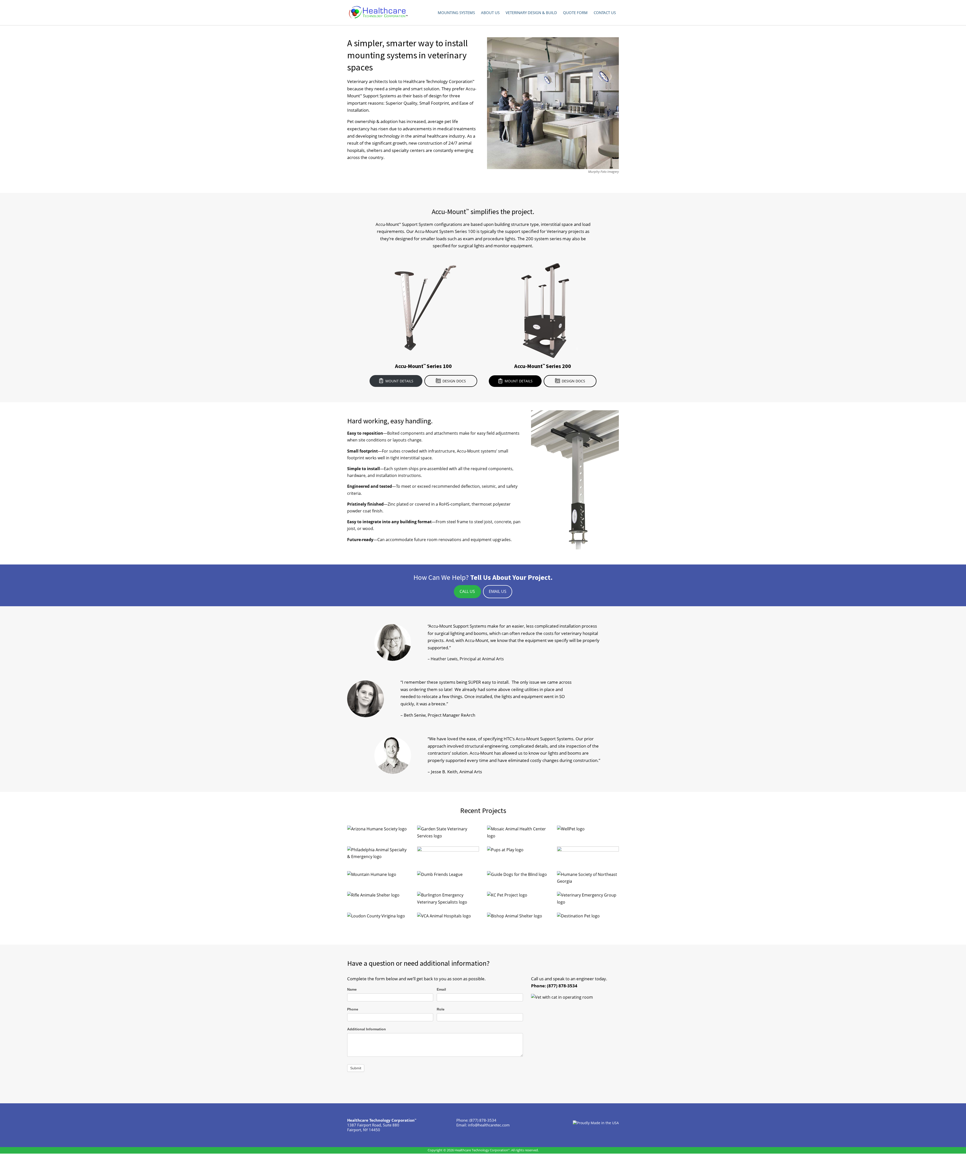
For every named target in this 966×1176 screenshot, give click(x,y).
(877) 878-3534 (562, 986)
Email (441, 989)
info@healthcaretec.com (489, 1124)
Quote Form (575, 12)
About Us (490, 12)
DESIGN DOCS (454, 381)
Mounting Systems (456, 12)
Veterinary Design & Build (531, 12)
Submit (355, 1068)
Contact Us (605, 12)
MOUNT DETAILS (399, 381)
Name (352, 989)
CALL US (467, 591)
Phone (352, 1009)
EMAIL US (497, 591)
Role (441, 1009)
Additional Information (366, 1029)
